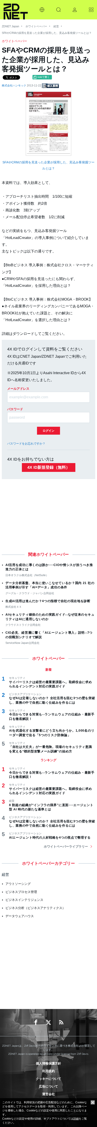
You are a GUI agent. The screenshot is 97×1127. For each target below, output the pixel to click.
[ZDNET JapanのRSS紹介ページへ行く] (61, 1022)
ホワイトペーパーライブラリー (66, 846)
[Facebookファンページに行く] (35, 1022)
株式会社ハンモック (14, 85)
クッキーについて (48, 1079)
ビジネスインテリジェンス (24, 900)
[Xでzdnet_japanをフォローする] (48, 1022)
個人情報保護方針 (48, 1063)
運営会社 (48, 1094)
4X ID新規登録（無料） (48, 467)
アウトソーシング (18, 884)
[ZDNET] (16, 9)
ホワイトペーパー (36, 26)
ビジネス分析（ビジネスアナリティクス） (35, 908)
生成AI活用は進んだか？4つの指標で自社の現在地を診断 (47, 601)
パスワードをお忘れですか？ (26, 443)
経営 (56, 26)
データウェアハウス (19, 916)
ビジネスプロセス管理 (21, 892)
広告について (48, 1086)
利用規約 (48, 1071)
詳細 (76, 1118)
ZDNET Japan (10, 26)
